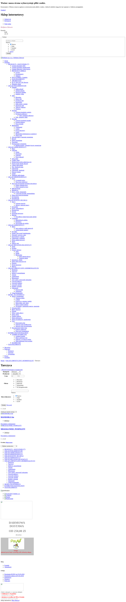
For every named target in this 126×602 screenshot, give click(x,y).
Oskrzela (14, 150)
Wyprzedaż (11, 354)
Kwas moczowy (20, 130)
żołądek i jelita (19, 94)
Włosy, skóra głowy (17, 313)
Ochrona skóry (16, 308)
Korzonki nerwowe (17, 213)
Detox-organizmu (17, 140)
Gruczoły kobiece (17, 283)
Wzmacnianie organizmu (19, 144)
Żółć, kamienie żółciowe (26, 115)
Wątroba (14, 110)
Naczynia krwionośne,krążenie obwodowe (24, 183)
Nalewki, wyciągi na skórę (23, 339)
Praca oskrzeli (19, 157)
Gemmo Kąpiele (20, 336)
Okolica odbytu (16, 316)
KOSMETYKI (16, 343)
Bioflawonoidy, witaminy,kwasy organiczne (28, 145)
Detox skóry (15, 314)
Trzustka (14, 119)
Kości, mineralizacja (18, 208)
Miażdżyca (15, 190)
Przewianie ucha (20, 323)
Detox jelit (18, 99)
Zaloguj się (7, 19)
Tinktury (17, 76)
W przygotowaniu (22, 387)
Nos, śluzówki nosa (17, 167)
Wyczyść (9, 405)
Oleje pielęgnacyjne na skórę (23, 341)
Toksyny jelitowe (20, 107)
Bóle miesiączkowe (25, 256)
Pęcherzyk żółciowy (21, 114)
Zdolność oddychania (18, 175)
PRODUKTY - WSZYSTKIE (18, 64)
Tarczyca (14, 271)
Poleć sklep (7, 24)
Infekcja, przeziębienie (18, 273)
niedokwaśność (19, 90)
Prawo (6, 356)
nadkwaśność (19, 89)
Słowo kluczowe (6, 397)
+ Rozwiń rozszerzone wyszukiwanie (12, 369)
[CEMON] (7, 495)
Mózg (13, 226)
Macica (14, 266)
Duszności (18, 154)
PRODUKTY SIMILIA (19, 71)
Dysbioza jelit (19, 100)
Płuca (13, 149)
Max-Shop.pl (15, 600)
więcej (11, 51)
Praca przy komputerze (22, 331)
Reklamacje (7, 577)
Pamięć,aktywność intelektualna (21, 233)
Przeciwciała (19, 289)
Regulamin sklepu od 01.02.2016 (14, 576)
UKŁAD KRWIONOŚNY (17, 177)
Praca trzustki (19, 124)
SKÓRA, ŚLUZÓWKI (16, 294)
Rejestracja (7, 21)
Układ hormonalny (17, 293)
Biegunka (18, 97)
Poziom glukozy (20, 122)
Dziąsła (14, 311)
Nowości (10, 352)
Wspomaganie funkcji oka (19, 328)
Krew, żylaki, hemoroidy (19, 192)
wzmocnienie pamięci (21, 230)
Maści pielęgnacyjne (21, 338)
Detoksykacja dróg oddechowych (21, 162)
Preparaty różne (16, 84)
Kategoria (6, 371)
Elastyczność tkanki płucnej (20, 163)
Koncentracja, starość (18, 236)
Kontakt (6, 565)
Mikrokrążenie (16, 188)
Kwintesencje (19, 74)
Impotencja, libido (17, 260)
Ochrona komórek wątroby (23, 112)
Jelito (13, 95)
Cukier (17, 129)
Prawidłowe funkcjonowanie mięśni (25, 217)
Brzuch (14, 139)
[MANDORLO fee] (7, 413)
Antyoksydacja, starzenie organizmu (22, 137)
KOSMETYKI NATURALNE (18, 333)
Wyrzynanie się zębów (22, 223)
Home (3, 360)
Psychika (14, 231)
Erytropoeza (15, 197)
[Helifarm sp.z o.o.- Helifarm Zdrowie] (12, 58)
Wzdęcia (18, 109)
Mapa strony (9, 442)
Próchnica (18, 222)
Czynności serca (20, 180)
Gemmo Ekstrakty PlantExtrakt (21, 67)
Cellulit (17, 299)
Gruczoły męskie (17, 285)
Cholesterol (18, 127)
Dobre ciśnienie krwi (21, 185)
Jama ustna (15, 158)
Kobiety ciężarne (17, 286)
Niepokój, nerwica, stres (19, 235)
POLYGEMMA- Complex (19, 77)
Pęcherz (14, 248)
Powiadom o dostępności (8, 424)
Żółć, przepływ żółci (21, 117)
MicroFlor (7, 347)
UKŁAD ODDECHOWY (17, 147)
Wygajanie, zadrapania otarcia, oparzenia (27, 306)
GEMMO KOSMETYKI (19, 334)
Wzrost (14, 212)
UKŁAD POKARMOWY (17, 86)
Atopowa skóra (19, 298)
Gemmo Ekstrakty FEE (18, 66)
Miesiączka (18, 255)
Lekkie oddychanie (17, 165)
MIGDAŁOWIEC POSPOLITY (13, 429)
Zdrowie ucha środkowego (23, 324)
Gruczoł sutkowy (17, 281)
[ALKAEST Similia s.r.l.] (12, 493)
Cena (6, 376)
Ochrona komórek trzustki (23, 120)
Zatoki (14, 173)
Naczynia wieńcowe (21, 182)
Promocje (11, 351)
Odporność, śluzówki (18, 170)
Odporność (15, 168)
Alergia (14, 275)
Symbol (14, 48)
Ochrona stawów (20, 203)
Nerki (13, 246)
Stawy (13, 202)
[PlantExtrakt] (8, 498)
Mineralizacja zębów (21, 220)
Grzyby (17, 72)
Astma (17, 152)
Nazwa (14, 44)
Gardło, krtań (16, 160)
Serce (13, 178)
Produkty (7, 62)
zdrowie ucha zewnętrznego (23, 326)
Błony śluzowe (16, 309)
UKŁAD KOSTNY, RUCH (17, 200)
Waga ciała (18, 135)
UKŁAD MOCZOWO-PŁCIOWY (19, 245)
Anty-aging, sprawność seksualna (21, 280)
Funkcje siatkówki (20, 329)
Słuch (13, 241)
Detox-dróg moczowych (19, 261)
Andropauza (15, 276)
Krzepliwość (15, 198)
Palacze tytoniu (16, 172)
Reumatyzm (15, 210)
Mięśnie (14, 215)
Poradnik (7, 357)
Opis (13, 46)
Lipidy (17, 132)
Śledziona (15, 270)
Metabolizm (15, 125)
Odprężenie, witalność (18, 238)
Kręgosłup (15, 207)
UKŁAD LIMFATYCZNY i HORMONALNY (23, 268)
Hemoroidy (18, 102)
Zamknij (3, 10)
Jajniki (17, 253)
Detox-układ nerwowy (18, 240)
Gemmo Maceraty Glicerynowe (21, 69)
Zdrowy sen (15, 243)
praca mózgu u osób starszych (24, 228)
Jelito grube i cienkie (21, 104)
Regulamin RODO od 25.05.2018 (14, 574)
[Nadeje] (7, 497)
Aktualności (7, 567)
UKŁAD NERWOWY (16, 225)
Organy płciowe (16, 250)
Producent (6, 374)
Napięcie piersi (23, 258)
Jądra (17, 251)
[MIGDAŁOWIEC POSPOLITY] (11, 425)
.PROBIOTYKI (16, 81)
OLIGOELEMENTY (18, 79)
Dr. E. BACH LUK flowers (20, 82)
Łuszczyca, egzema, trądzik (23, 301)
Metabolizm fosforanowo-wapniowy (26, 134)
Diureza (14, 263)
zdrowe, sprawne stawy (22, 205)
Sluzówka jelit (19, 105)
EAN (13, 50)
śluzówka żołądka (20, 92)
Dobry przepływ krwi (21, 187)
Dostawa (7, 579)
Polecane (19, 383)
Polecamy (7, 349)
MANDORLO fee (7, 417)
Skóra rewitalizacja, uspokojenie (21, 319)
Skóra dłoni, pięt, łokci (22, 303)
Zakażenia (18, 291)
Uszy (13, 321)
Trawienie (15, 142)
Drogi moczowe (16, 265)
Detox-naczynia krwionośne (20, 195)
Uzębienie (15, 218)
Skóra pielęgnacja (17, 318)
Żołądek (14, 87)
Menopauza (15, 278)
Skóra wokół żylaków (21, 304)
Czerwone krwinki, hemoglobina (25, 193)
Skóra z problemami (18, 296)
